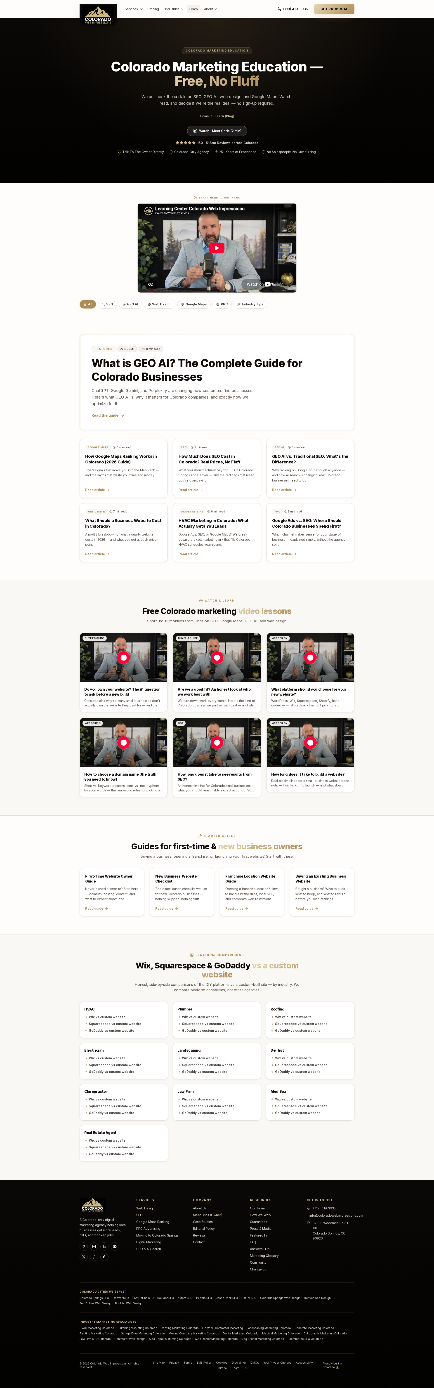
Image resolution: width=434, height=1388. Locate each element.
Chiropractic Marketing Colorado (325, 1333)
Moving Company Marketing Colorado (194, 1333)
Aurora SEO (185, 1298)
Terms (188, 1362)
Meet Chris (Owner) (207, 1215)
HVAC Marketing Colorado (97, 1328)
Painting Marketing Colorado (98, 1333)
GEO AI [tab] (132, 304)
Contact (199, 1242)
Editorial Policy (204, 1228)
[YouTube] (115, 1246)
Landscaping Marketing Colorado (269, 1328)
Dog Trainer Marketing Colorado (262, 1339)
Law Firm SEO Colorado (95, 1339)
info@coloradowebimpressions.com (336, 1215)
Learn (193, 9)
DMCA (254, 1362)
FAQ (253, 1242)
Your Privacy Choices (277, 1362)
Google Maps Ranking (152, 1222)
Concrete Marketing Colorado (314, 1328)
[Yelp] (104, 1257)
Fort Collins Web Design (95, 1303)
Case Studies (203, 1222)
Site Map (159, 1362)
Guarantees (258, 1222)
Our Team (257, 1208)
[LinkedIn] (104, 1246)
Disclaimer (239, 1362)
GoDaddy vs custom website (111, 1030)
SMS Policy (204, 1362)
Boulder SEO (165, 1298)
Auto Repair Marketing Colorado (170, 1339)
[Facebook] (84, 1246)
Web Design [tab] (162, 304)
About (208, 9)
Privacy (174, 1362)
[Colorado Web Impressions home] (93, 1205)
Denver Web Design (317, 1298)
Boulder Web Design (128, 1303)
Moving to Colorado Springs (157, 1235)
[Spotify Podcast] (94, 1257)
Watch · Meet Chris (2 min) (220, 131)
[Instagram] (94, 1246)
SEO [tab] (109, 304)
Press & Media (260, 1228)
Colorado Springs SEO (94, 1298)
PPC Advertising (148, 1228)
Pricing (154, 9)
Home (204, 116)
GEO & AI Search (148, 1249)
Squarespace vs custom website (115, 1024)
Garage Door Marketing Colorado (143, 1333)
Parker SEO (249, 1298)
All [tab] (90, 304)
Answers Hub (260, 1249)
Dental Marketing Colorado (241, 1333)
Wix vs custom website (107, 1017)
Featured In (258, 1235)
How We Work (260, 1215)
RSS (246, 1368)
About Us (200, 1208)
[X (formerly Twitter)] (84, 1257)
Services (131, 9)
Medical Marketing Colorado (281, 1333)
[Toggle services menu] (142, 9)
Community (258, 1262)
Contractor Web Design (129, 1339)
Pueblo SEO (204, 1298)
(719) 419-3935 (295, 9)
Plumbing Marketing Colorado (137, 1328)
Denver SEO (121, 1298)
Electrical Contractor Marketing (222, 1328)
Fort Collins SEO (143, 1298)
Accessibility (304, 1362)
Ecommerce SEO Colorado (305, 1339)
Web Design (145, 1208)
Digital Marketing (148, 1242)
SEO (139, 1215)
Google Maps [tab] (196, 304)
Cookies (221, 1362)
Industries (172, 9)
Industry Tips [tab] (252, 304)
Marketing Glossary (264, 1256)
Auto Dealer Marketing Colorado (216, 1339)
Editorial (222, 1368)
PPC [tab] (224, 304)
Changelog (258, 1269)
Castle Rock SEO (227, 1298)
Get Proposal (334, 9)
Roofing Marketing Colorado (180, 1328)
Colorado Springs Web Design (280, 1298)
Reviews (199, 1235)
